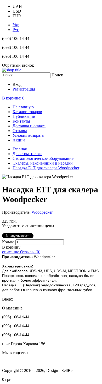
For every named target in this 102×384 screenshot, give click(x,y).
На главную (23, 107)
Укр (16, 25)
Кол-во (8, 242)
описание (11, 252)
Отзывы (20, 130)
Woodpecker (42, 212)
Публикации (24, 116)
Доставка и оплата (29, 126)
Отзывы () (30, 252)
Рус (16, 29)
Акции (19, 140)
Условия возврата (28, 135)
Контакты (21, 121)
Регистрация (24, 89)
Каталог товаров (27, 111)
